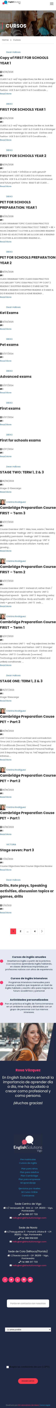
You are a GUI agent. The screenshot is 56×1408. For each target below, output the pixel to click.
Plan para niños (29, 1168)
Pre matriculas (28, 1159)
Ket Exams (9, 312)
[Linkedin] (17, 1279)
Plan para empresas (29, 1179)
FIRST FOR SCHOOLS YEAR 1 (23, 109)
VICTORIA (11, 844)
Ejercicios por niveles (29, 1188)
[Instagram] (23, 1279)
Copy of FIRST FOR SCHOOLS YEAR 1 (24, 60)
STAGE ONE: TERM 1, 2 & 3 (21, 681)
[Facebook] (4, 1279)
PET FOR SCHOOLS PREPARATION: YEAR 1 (18, 205)
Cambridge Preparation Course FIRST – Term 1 (28, 625)
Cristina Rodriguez (16, 501)
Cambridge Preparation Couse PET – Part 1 (27, 815)
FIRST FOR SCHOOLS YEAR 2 (23, 155)
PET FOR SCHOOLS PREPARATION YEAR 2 (28, 260)
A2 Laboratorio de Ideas (28, 1405)
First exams (10, 408)
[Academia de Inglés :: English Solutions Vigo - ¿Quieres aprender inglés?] (11, 2)
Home (5, 39)
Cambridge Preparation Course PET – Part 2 (28, 778)
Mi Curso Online (29, 1192)
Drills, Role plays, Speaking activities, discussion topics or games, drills (27, 891)
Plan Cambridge (29, 1175)
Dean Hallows (13, 52)
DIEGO (9, 103)
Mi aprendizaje (28, 1182)
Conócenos (28, 1195)
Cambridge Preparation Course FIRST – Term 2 (28, 569)
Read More (5, 93)
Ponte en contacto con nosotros (28, 1303)
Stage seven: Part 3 (17, 850)
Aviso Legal (45, 1405)
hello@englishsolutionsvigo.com (29, 1217)
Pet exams (9, 344)
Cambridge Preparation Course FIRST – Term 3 (28, 510)
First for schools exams (20, 440)
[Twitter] (11, 1279)
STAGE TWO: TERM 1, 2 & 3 (22, 472)
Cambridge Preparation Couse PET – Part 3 (27, 719)
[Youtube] (30, 1279)
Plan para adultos (29, 1172)
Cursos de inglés (28, 1163)
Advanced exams (15, 376)
